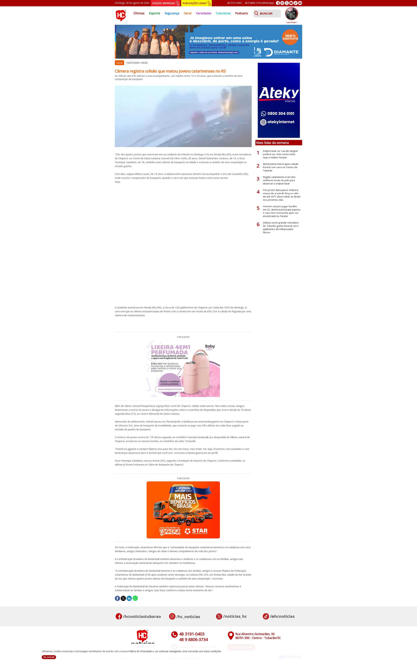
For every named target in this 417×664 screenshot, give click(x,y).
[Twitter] (287, 3)
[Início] (121, 20)
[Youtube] (291, 3)
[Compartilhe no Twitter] (123, 598)
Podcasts (241, 13)
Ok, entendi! (48, 657)
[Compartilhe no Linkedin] (129, 598)
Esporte (154, 13)
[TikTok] (295, 3)
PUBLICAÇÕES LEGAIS (194, 3)
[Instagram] (282, 3)
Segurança (172, 13)
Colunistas (223, 13)
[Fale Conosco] (300, 3)
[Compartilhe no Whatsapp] (135, 598)
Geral (187, 13)
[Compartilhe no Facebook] (117, 598)
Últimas (138, 13)
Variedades (203, 13)
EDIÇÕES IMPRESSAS (163, 3)
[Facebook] (278, 3)
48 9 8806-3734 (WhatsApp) (259, 2)
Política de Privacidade (140, 651)
